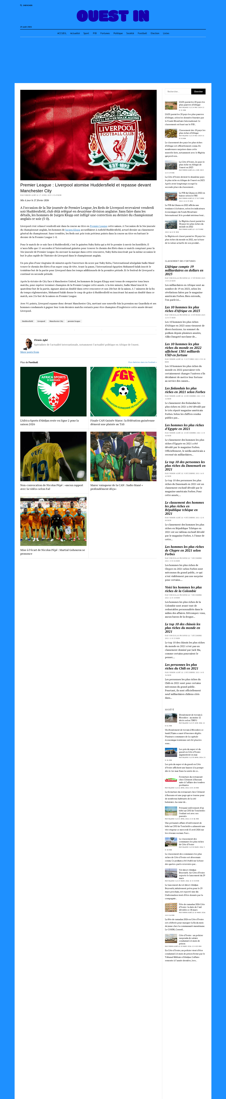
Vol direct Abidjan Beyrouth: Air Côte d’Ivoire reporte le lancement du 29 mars (192, 874)
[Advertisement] (113, 60)
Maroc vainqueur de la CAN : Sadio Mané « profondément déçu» (116, 487)
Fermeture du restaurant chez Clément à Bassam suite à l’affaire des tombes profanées (192, 781)
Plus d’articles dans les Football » (142, 362)
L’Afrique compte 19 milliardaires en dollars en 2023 (184, 270)
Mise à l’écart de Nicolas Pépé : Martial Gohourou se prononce (52, 551)
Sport (86, 33)
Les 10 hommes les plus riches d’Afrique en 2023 (182, 309)
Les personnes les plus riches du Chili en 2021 (181, 666)
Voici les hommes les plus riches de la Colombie (183, 589)
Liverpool (41, 321)
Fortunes (105, 33)
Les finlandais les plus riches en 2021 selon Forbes (185, 390)
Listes (166, 33)
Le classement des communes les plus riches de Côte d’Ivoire (191, 841)
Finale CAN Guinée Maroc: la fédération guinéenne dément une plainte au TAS (122, 422)
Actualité (75, 33)
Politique (118, 33)
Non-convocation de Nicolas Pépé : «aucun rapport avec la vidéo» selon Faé (51, 487)
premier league (74, 321)
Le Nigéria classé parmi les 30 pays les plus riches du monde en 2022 (192, 224)
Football (142, 33)
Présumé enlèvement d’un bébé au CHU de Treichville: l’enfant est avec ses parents (192, 812)
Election (155, 33)
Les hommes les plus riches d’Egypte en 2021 (184, 427)
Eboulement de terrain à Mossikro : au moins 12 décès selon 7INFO (190, 717)
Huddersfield (27, 321)
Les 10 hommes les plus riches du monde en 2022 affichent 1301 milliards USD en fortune (183, 349)
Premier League (98, 226)
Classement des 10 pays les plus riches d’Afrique (192, 131)
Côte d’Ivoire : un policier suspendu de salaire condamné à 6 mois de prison (191, 939)
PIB (95, 33)
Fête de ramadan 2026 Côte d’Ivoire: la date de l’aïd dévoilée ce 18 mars (192, 907)
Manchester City (56, 321)
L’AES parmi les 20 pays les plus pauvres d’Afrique (192, 103)
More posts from (29, 352)
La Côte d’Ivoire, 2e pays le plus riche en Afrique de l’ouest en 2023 (192, 164)
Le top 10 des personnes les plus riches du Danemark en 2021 (185, 465)
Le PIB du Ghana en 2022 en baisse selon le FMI (192, 194)
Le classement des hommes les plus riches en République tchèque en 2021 (184, 508)
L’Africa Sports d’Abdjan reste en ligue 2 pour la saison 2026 (49, 422)
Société (130, 33)
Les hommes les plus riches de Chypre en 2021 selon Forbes (184, 550)
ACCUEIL (62, 33)
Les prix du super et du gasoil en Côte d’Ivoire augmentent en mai (190, 752)
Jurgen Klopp (72, 229)
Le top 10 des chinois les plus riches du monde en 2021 (182, 627)
